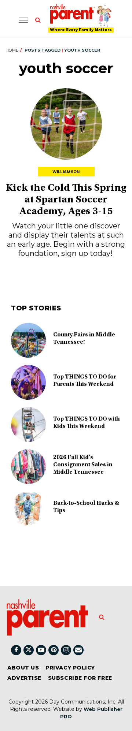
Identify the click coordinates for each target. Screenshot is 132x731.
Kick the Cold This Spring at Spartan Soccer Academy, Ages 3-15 (66, 200)
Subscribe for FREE (80, 678)
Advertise (24, 678)
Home (12, 50)
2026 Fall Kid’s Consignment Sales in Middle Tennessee (83, 465)
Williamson (66, 171)
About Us (23, 667)
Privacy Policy (70, 667)
